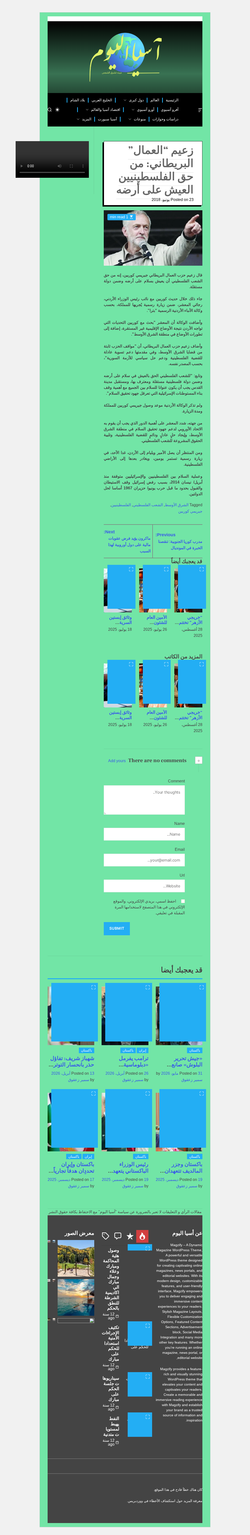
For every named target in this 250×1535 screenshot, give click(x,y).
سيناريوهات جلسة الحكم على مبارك (111, 1389)
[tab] (142, 1236)
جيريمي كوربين (190, 511)
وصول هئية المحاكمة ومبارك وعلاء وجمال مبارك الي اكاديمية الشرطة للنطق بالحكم (111, 1279)
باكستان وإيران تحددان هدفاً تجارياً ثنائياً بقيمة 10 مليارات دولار (73, 1174)
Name (179, 823)
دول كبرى (136, 100)
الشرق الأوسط (176, 505)
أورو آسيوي (145, 109)
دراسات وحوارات (165, 119)
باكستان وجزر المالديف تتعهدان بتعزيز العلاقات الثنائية (183, 1174)
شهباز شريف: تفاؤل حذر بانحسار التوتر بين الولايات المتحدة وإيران (72, 1068)
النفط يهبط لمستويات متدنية (111, 1426)
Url (182, 875)
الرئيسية (172, 100)
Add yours (117, 761)
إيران (142, 1050)
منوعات (140, 119)
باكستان (194, 1050)
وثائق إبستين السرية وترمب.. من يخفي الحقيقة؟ (118, 625)
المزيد (86, 119)
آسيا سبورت (107, 119)
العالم (154, 100)
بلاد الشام (77, 100)
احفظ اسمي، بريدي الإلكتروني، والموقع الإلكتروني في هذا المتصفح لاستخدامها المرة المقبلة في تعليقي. (149, 907)
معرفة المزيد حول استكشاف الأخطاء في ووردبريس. (164, 1501)
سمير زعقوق (191, 1080)
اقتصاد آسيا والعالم (105, 109)
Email (180, 849)
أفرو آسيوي (169, 109)
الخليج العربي (102, 100)
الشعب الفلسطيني (148, 505)
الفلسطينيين (121, 505)
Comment (176, 781)
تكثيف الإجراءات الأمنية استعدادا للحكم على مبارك (110, 1343)
